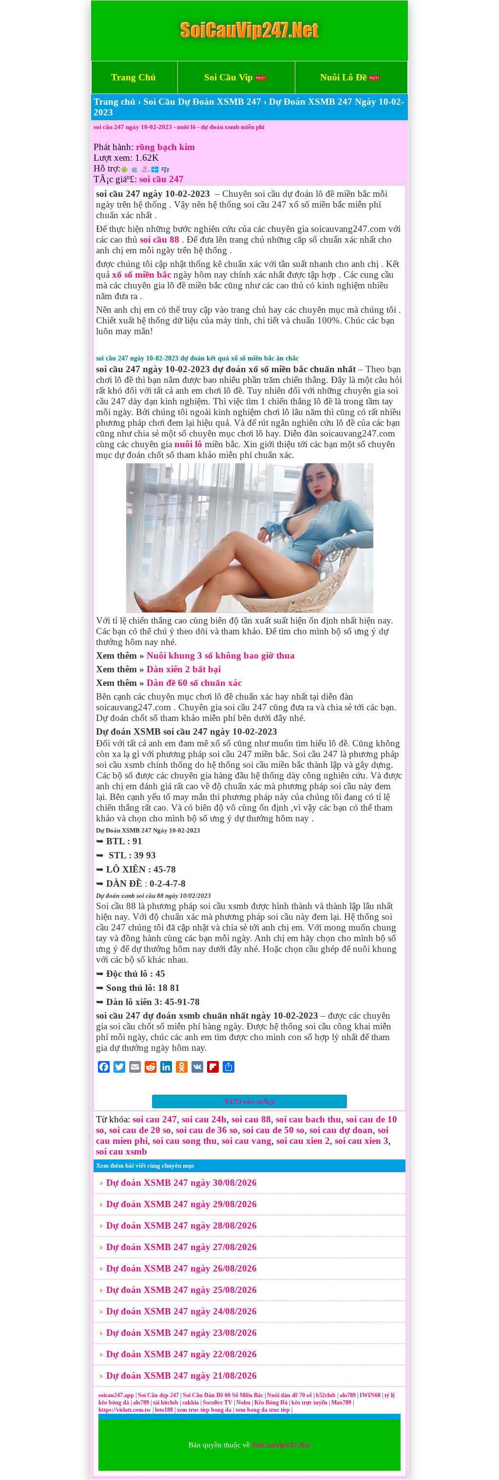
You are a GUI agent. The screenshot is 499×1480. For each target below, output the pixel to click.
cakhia (191, 1402)
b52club (326, 1395)
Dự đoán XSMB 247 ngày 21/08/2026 (181, 1375)
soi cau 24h (204, 1119)
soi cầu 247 (161, 179)
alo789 (348, 1395)
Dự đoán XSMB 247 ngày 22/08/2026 (181, 1354)
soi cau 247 (155, 1119)
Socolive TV (217, 1402)
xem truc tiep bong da (205, 1409)
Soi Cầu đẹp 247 (158, 1395)
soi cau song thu (185, 1141)
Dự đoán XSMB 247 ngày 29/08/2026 (181, 1204)
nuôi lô (188, 444)
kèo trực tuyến (309, 1402)
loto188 (164, 1409)
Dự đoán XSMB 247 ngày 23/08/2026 (181, 1333)
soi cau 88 (251, 1119)
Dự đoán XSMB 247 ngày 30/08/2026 (181, 1182)
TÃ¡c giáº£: (115, 179)
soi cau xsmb (121, 1151)
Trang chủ (114, 101)
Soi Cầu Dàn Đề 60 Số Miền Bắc (223, 1395)
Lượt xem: (113, 157)
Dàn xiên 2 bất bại (184, 669)
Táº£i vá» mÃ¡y (249, 1101)
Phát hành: (114, 147)
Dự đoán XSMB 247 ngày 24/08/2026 (181, 1311)
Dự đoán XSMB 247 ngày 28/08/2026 (181, 1225)
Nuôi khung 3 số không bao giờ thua (221, 655)
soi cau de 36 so (207, 1130)
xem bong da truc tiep (263, 1409)
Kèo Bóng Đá (271, 1402)
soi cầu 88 (159, 239)
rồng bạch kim (165, 147)
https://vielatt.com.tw (124, 1409)
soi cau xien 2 (303, 1141)
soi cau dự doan (341, 1130)
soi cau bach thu (308, 1119)
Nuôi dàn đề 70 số (289, 1395)
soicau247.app (116, 1395)
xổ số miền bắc (141, 274)
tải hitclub (166, 1402)
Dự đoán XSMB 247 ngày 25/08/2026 (181, 1290)
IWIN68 (371, 1395)
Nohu (243, 1402)
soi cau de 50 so (274, 1130)
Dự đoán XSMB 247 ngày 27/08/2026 (181, 1247)
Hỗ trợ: (107, 168)
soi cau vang (246, 1141)
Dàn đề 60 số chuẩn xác (194, 683)
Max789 (341, 1402)
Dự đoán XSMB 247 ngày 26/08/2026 (181, 1268)
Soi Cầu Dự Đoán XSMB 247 (202, 101)
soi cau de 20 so (140, 1130)
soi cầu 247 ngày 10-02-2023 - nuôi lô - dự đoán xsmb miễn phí (179, 127)
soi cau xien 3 (361, 1141)
